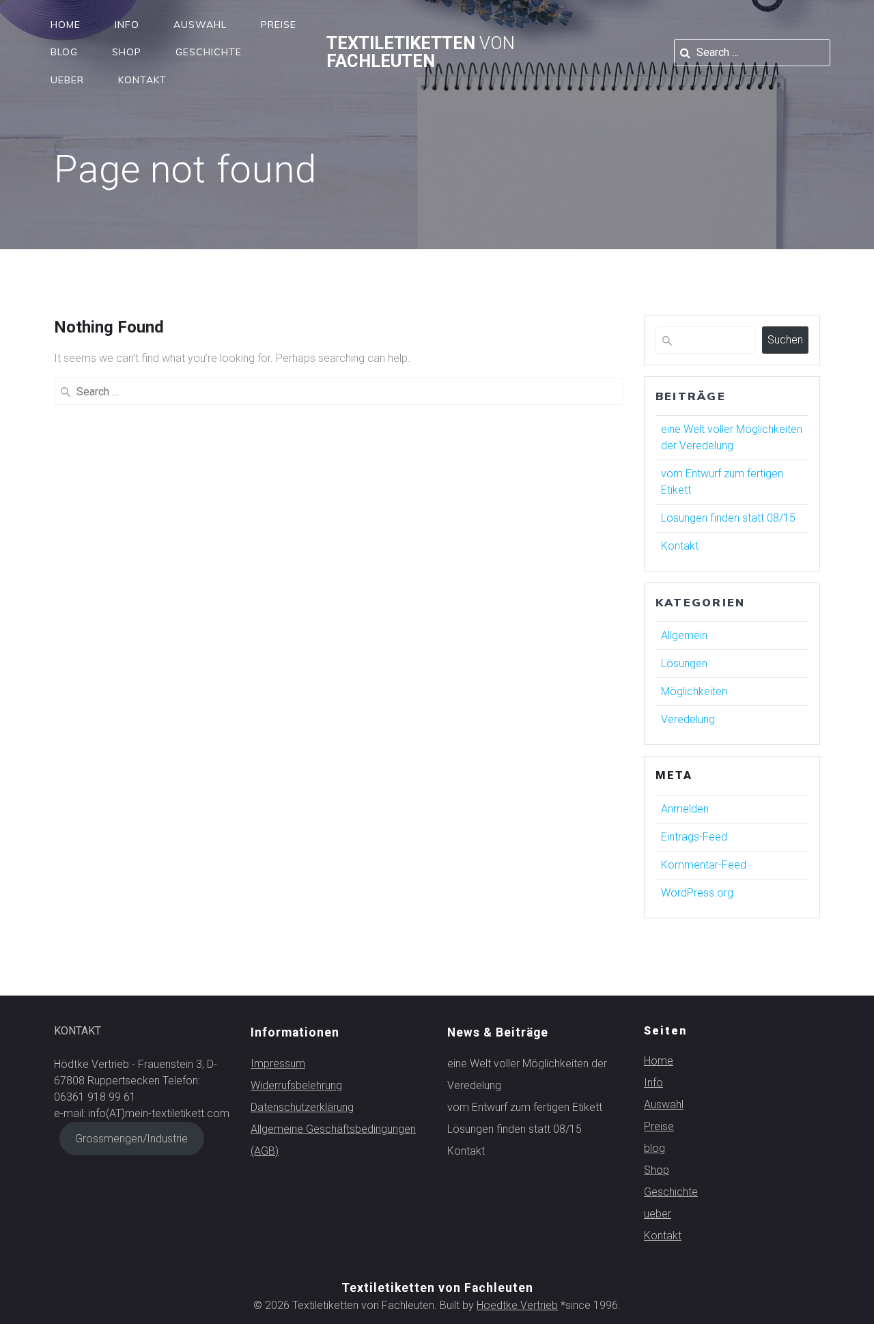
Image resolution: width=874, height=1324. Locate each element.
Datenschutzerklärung (302, 1107)
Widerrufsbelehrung (296, 1085)
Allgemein (684, 635)
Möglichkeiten (694, 691)
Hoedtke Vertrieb (517, 1305)
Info (127, 24)
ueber (67, 80)
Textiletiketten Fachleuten (420, 52)
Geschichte (208, 52)
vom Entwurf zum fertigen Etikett (524, 1107)
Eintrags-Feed (694, 836)
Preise (278, 24)
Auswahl (200, 24)
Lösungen (684, 663)
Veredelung (688, 719)
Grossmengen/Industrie (131, 1138)
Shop (126, 52)
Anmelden (685, 808)
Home (66, 24)
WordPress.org (697, 892)
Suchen (785, 339)
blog (64, 52)
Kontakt (142, 80)
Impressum (278, 1063)
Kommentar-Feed (703, 864)
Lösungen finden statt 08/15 (728, 517)
